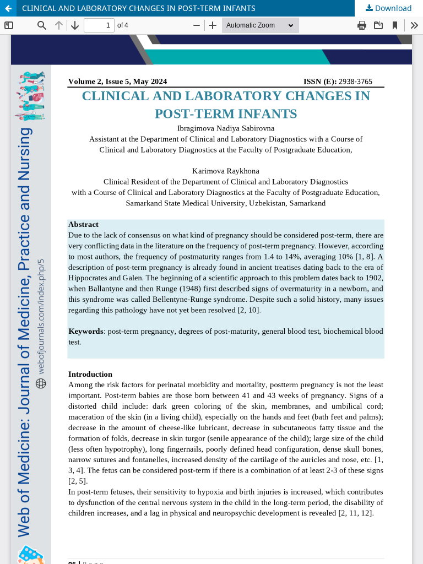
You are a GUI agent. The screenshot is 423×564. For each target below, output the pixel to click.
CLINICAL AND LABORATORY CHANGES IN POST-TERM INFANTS (139, 8)
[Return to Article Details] (8, 8)
